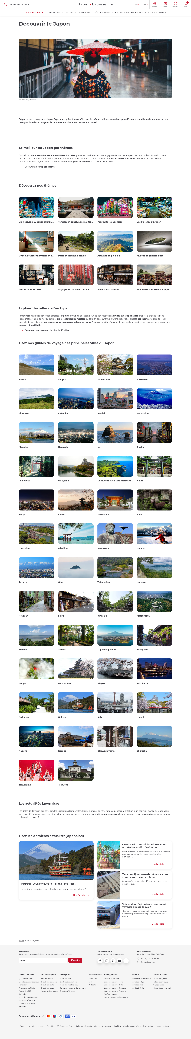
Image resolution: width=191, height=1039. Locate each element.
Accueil (21, 941)
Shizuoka (142, 751)
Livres (162, 12)
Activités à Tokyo (138, 982)
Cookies (117, 1026)
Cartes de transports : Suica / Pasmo (73, 988)
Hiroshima (24, 548)
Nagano (141, 548)
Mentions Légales (36, 1026)
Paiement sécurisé (164, 1026)
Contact (22, 1026)
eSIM (90, 982)
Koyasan (23, 616)
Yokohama (142, 683)
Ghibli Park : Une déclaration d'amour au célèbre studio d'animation (144, 846)
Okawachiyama (106, 751)
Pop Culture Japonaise (109, 222)
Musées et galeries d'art (150, 256)
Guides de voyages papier (162, 988)
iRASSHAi (22, 1006)
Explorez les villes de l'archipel (43, 308)
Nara (139, 515)
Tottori (22, 379)
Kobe (100, 717)
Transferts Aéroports (67, 991)
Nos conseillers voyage (49, 991)
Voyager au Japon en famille (73, 290)
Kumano (141, 582)
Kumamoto (103, 379)
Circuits (69, 12)
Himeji (140, 717)
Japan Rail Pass (65, 979)
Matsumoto (64, 683)
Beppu (22, 683)
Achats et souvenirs (108, 290)
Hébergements (102, 12)
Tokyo (22, 515)
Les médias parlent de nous (29, 982)
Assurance (106, 1026)
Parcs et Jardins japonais (72, 256)
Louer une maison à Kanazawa (115, 988)
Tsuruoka (63, 785)
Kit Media (22, 994)
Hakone (62, 717)
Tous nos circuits (47, 979)
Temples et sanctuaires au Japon (76, 222)
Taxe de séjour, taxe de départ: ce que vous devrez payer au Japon (145, 875)
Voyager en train (159, 985)
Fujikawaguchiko (106, 650)
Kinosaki (102, 616)
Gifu (60, 582)
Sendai (101, 413)
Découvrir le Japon (160, 979)
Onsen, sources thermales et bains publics (36, 256)
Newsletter (23, 985)
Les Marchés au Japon (149, 222)
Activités (150, 12)
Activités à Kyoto (138, 985)
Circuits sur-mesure (48, 988)
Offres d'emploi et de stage (28, 997)
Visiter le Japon (34, 12)
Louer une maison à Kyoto (113, 985)
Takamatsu (103, 582)
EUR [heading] (144, 5)
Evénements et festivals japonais (154, 290)
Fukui (61, 616)
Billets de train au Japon (68, 982)
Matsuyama (143, 616)
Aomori (62, 650)
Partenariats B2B (25, 991)
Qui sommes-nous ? (26, 979)
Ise (99, 447)
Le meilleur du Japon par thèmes (46, 148)
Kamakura (103, 548)
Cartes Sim (93, 979)
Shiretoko (24, 413)
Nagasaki (63, 447)
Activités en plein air (108, 256)
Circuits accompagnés (49, 982)
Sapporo (62, 379)
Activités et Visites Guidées (141, 979)
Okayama (63, 481)
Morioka (23, 447)
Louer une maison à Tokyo (113, 982)
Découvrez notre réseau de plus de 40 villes (47, 330)
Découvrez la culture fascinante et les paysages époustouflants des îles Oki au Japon (115, 481)
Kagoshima (143, 413)
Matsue (23, 650)
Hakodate (142, 379)
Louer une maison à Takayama (115, 991)
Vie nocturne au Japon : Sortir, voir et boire (36, 222)
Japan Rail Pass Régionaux (69, 985)
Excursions (84, 12)
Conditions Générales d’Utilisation (138, 1026)
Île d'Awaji (24, 481)
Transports (53, 12)
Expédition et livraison (27, 1003)
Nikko (140, 481)
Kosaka (62, 751)
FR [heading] (136, 5)
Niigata (101, 683)
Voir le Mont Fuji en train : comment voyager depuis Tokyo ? (144, 905)
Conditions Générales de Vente (60, 1026)
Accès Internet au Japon (128, 12)
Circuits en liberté (47, 985)
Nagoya (23, 751)
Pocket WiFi (93, 985)
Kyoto (61, 515)
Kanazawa (103, 515)
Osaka (140, 447)
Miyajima (63, 548)
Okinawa (24, 717)
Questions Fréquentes (27, 1000)
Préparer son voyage (161, 982)
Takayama (142, 650)
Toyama (23, 582)
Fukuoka (63, 413)
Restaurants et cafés (30, 290)
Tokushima (25, 785)
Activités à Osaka (138, 988)
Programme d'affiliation (27, 988)
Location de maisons (111, 979)
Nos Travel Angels (110, 994)
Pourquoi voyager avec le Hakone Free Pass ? (49, 884)
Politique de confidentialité (88, 1026)
